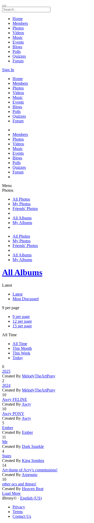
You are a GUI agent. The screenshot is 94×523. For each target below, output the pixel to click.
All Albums (22, 218)
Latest (17, 294)
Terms (18, 511)
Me (5, 442)
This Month (22, 348)
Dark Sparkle (33, 446)
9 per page (21, 316)
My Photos (22, 204)
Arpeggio (29, 474)
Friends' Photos (25, 208)
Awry (26, 404)
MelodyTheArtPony (38, 376)
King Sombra (33, 460)
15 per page (22, 326)
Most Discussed (26, 299)
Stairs (6, 456)
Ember (7, 427)
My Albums (22, 222)
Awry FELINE (14, 399)
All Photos (21, 199)
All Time (20, 343)
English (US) (31, 498)
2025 (6, 371)
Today (18, 358)
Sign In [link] (8, 70)
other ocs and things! (19, 484)
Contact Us (22, 516)
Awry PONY (13, 413)
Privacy (19, 507)
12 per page (22, 321)
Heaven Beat (32, 488)
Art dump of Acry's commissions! (29, 470)
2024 (6, 385)
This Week (21, 353)
